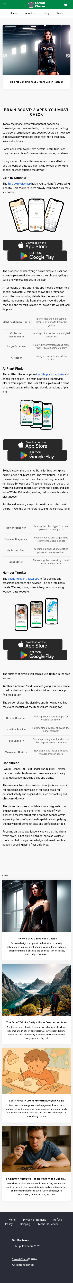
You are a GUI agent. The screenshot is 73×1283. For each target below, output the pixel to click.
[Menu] (5, 5)
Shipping (25, 1224)
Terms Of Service (48, 1224)
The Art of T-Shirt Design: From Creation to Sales (36, 1022)
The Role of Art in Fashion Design (36, 938)
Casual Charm (20, 1259)
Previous (5, 55)
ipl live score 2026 (29, 1246)
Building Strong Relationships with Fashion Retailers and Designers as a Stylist (36, 81)
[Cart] (67, 4)
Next (68, 55)
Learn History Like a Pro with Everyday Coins (36, 1100)
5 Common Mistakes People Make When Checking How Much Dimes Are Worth (36, 1178)
